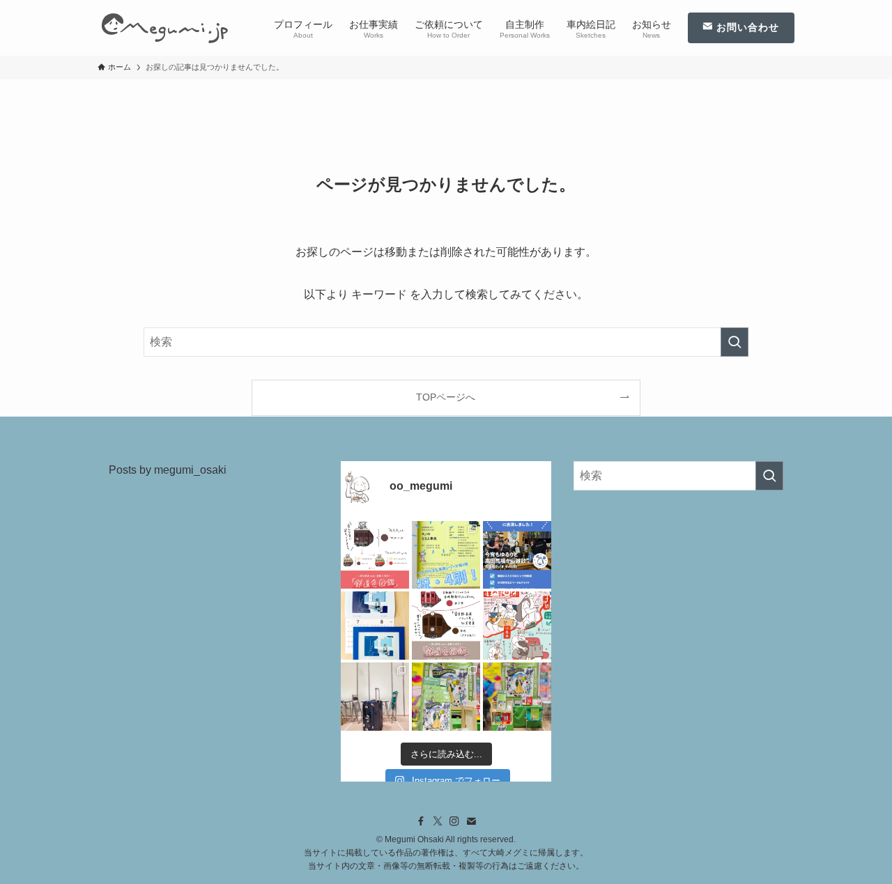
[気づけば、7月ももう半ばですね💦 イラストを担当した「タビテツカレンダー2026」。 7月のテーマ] (375, 625)
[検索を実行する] (734, 342)
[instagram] (454, 821)
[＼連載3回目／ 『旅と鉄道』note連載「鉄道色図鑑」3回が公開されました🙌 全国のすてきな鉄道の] (446, 625)
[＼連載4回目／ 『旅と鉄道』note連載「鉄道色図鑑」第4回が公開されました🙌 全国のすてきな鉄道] (375, 555)
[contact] (471, 821)
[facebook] (421, 821)
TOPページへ (445, 397)
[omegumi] (164, 28)
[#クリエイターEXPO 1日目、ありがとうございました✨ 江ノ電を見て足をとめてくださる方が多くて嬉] (517, 696)
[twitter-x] (437, 821)
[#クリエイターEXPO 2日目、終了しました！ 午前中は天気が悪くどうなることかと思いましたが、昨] (446, 696)
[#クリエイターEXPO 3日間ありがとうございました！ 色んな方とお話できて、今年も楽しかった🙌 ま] (375, 696)
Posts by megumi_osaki (167, 470)
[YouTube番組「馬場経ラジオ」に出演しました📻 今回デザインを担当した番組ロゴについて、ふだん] (517, 555)
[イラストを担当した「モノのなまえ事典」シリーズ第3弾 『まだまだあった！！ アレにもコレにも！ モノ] (446, 555)
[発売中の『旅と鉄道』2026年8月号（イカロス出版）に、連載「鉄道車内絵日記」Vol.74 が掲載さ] (517, 625)
